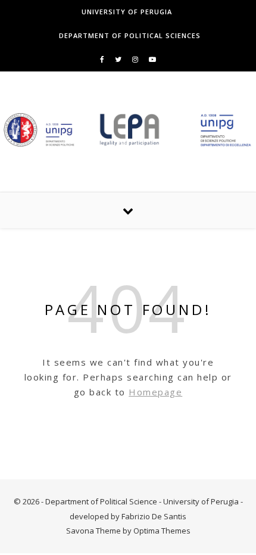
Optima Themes (162, 530)
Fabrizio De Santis (153, 516)
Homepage (155, 392)
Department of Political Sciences (130, 35)
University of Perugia (127, 11)
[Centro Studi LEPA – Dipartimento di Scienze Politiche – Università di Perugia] (128, 129)
